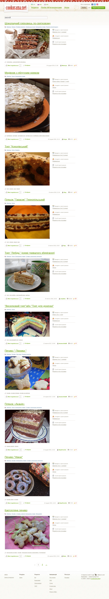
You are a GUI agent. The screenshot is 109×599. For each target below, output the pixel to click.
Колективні (37, 580)
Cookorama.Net (95, 578)
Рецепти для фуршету (52, 27)
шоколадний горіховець (19, 62)
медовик (15, 135)
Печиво (14, 354)
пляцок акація (10, 446)
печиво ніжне (10, 499)
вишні (15, 242)
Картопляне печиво (16, 510)
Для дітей (18, 354)
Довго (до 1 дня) (57, 315)
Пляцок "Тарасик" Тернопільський (25, 199)
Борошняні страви (40, 27)
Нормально (56, 38)
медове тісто (29, 135)
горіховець (9, 62)
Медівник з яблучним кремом (22, 72)
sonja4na (62, 298)
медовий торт (21, 135)
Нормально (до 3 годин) (60, 155)
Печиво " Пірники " (16, 350)
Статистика (52, 586)
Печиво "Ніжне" (14, 457)
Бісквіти (17, 150)
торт (8, 188)
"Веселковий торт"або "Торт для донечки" (29, 306)
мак (15, 188)
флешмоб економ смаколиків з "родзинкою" (34, 552)
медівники (9, 135)
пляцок (11, 188)
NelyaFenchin (62, 449)
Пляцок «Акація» (15, 404)
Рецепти (35, 7)
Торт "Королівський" (16, 146)
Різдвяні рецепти (20, 27)
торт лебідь (12, 295)
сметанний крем (20, 295)
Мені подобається (13, 65)
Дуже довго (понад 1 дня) (60, 81)
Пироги (13, 27)
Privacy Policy (53, 591)
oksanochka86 (63, 343)
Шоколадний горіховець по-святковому (28, 23)
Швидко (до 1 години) (59, 32)
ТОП (35, 586)
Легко (54, 87)
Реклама (67, 577)
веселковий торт (13, 340)
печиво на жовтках (25, 393)
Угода (51, 583)
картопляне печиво (12, 552)
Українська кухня (30, 27)
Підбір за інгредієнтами (51, 7)
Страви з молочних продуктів (34, 256)
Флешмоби (39, 513)
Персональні (37, 583)
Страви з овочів (20, 513)
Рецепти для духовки (59, 44)
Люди (66, 7)
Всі (35, 577)
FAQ (50, 580)
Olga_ (65, 192)
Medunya (64, 65)
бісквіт (18, 188)
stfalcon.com (101, 575)
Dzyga (65, 139)
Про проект (52, 577)
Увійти (84, 7)
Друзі (50, 589)
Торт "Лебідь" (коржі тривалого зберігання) (30, 252)
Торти (13, 76)
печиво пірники (15, 393)
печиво (8, 393)
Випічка (9, 27)
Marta (64, 556)
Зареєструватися (98, 7)
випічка (28, 295)
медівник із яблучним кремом (41, 135)
